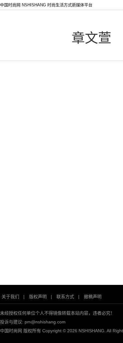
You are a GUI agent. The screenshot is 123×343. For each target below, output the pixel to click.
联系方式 (65, 296)
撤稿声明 (93, 296)
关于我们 (10, 296)
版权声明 (38, 296)
